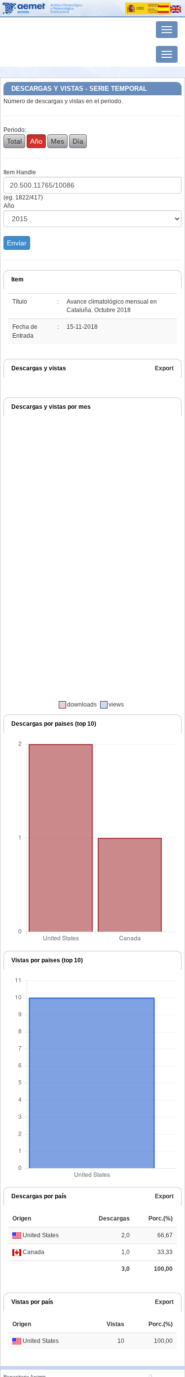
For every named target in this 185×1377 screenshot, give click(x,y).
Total (14, 141)
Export (164, 368)
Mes (57, 141)
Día (78, 141)
